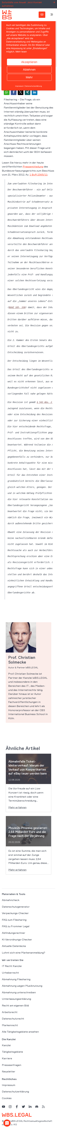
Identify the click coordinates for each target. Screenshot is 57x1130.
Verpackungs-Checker (15, 913)
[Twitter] (23, 1106)
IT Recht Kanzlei (12, 966)
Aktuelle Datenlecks (14, 946)
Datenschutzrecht (13, 1018)
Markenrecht (10, 1025)
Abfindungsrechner (13, 932)
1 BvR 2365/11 (39, 174)
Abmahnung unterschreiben (19, 992)
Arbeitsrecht (9, 1012)
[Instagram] (10, 1106)
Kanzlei (6, 1045)
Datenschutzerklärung (15, 1091)
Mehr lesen (21, 51)
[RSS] (43, 1106)
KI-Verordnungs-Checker (17, 939)
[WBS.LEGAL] (7, 15)
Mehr (29, 77)
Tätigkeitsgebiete (12, 1051)
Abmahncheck (10, 900)
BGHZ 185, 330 (17, 307)
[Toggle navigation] (51, 15)
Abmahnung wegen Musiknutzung (22, 985)
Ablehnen (29, 69)
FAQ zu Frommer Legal (15, 926)
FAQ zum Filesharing (14, 919)
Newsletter (8, 1071)
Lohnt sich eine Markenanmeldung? (23, 952)
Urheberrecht (10, 972)
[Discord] (36, 1106)
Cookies (7, 1098)
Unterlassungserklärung (16, 998)
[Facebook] (16, 1106)
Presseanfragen (11, 1064)
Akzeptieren (29, 62)
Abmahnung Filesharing (16, 979)
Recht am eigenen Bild (15, 1005)
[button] (7, 92)
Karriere (7, 1058)
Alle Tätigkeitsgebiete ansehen (20, 1031)
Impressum (8, 1084)
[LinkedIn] (30, 1106)
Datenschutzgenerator (16, 906)
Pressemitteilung (33, 166)
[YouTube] (3, 1106)
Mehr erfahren (17, 807)
